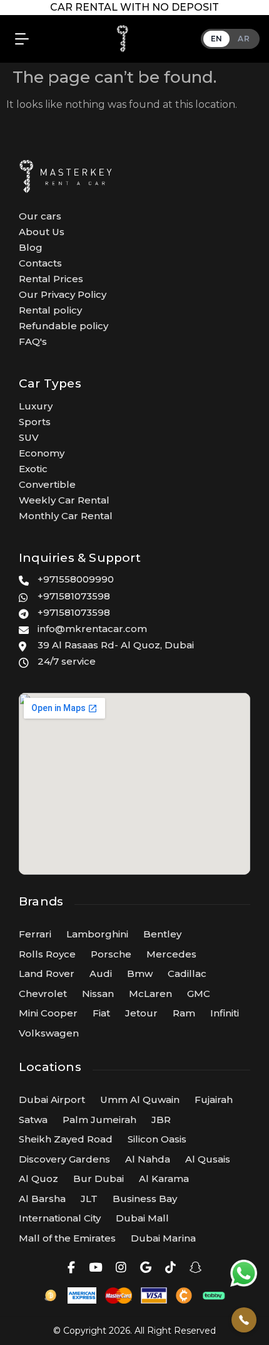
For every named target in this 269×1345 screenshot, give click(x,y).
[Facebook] (71, 1268)
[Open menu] (19, 39)
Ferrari (35, 934)
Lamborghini (97, 934)
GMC (198, 994)
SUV (29, 437)
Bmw (140, 973)
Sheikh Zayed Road (66, 1139)
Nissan (98, 994)
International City (60, 1218)
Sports (35, 422)
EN (217, 38)
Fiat (101, 1013)
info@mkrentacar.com (92, 629)
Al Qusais (207, 1159)
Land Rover (46, 973)
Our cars (40, 216)
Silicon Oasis (157, 1139)
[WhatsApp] (243, 1272)
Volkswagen (49, 1033)
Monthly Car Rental (66, 516)
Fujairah (214, 1099)
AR (244, 38)
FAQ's (33, 341)
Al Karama (164, 1178)
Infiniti (224, 1013)
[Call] (243, 1319)
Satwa (33, 1120)
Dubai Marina (163, 1238)
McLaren (150, 994)
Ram (184, 1013)
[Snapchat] (195, 1268)
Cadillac (187, 973)
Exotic (33, 469)
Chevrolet (43, 994)
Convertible (47, 484)
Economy (41, 453)
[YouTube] (95, 1268)
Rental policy (50, 310)
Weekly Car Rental (64, 500)
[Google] (145, 1268)
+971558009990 (76, 579)
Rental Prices (51, 279)
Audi (100, 973)
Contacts (40, 263)
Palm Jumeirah (99, 1120)
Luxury (36, 406)
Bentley (162, 934)
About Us (41, 232)
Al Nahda (147, 1159)
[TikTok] (170, 1268)
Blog (31, 247)
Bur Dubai (98, 1178)
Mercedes (171, 954)
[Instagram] (121, 1268)
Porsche (111, 954)
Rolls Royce (47, 954)
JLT (89, 1199)
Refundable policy (63, 326)
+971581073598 (74, 596)
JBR (161, 1120)
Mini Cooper (48, 1013)
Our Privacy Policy (62, 294)
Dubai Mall (142, 1218)
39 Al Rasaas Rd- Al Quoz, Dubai (116, 645)
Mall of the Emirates (67, 1238)
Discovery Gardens (64, 1159)
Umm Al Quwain (140, 1099)
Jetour (141, 1013)
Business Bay (145, 1199)
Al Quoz (38, 1178)
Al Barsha (42, 1199)
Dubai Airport (52, 1099)
